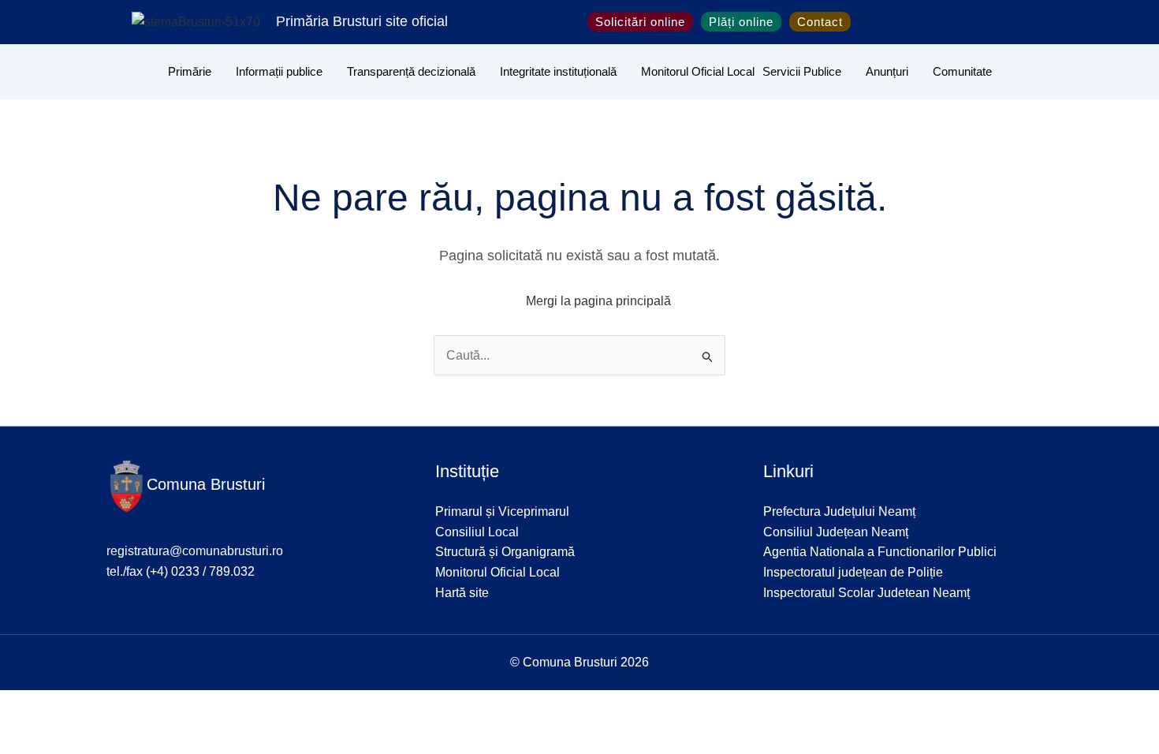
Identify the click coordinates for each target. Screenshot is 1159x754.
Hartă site (462, 592)
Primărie (189, 71)
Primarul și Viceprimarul (502, 511)
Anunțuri (887, 71)
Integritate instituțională (558, 71)
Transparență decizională (411, 71)
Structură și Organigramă (505, 551)
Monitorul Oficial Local (698, 71)
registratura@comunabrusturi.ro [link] (194, 551)
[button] (868, 22)
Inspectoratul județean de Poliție (853, 572)
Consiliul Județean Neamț (835, 532)
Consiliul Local (477, 532)
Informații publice (279, 71)
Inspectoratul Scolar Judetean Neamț (866, 592)
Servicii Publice (801, 71)
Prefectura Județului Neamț (839, 511)
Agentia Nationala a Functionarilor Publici (880, 551)
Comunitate (962, 71)
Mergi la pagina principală (598, 301)
